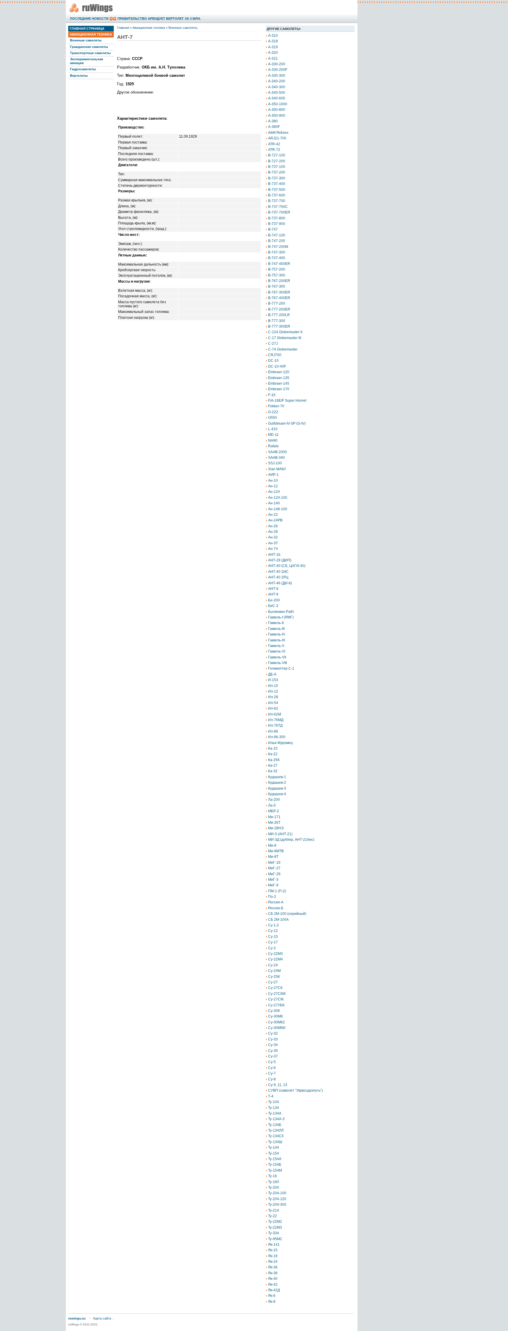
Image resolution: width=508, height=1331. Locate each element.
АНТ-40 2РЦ (278, 577)
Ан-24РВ (275, 520)
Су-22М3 (275, 954)
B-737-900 (276, 224)
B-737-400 (276, 184)
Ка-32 (273, 771)
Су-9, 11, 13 (277, 1085)
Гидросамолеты (83, 69)
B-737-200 (276, 172)
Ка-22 (273, 754)
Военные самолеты (85, 40)
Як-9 (271, 1302)
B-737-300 (276, 178)
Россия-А (275, 902)
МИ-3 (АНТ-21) (280, 834)
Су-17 (273, 942)
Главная (123, 27)
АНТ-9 (273, 594)
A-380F (274, 127)
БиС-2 (273, 606)
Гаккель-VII (277, 657)
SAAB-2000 (277, 452)
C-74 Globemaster (283, 349)
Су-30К (274, 1011)
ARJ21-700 (277, 138)
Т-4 (270, 1096)
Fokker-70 (276, 406)
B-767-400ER (279, 298)
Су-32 (273, 1033)
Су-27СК (275, 988)
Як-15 (273, 1250)
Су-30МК (275, 1016)
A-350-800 (276, 110)
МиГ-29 (274, 874)
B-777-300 (276, 321)
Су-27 (273, 982)
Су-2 (272, 948)
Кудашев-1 (277, 777)
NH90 (273, 440)
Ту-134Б (274, 1125)
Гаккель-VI (276, 651)
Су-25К (274, 977)
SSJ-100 (275, 463)
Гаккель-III (276, 629)
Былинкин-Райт (281, 612)
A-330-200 (276, 64)
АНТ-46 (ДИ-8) (280, 583)
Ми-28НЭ (276, 828)
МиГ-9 (273, 885)
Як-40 (273, 1279)
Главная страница (87, 28)
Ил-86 (273, 731)
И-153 (273, 680)
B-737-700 (276, 201)
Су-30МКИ (276, 1028)
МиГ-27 (274, 868)
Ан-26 (273, 526)
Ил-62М (274, 714)
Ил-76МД (275, 720)
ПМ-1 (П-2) (277, 891)
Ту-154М (275, 1170)
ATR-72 (274, 150)
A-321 (273, 58)
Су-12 (273, 931)
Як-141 (274, 1244)
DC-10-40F (277, 366)
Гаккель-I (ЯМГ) (281, 617)
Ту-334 (273, 1233)
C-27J (273, 343)
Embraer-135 (278, 378)
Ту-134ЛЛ (276, 1130)
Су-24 (273, 965)
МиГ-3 (273, 880)
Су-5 (272, 1062)
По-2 (272, 897)
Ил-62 (273, 708)
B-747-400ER (279, 264)
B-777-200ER (279, 309)
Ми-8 (272, 845)
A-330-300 (276, 76)
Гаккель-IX (276, 640)
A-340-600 (276, 98)
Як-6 (271, 1296)
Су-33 (273, 1039)
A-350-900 (276, 116)
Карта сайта (102, 1318)
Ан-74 (273, 549)
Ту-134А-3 (276, 1119)
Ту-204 (273, 1187)
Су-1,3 (273, 925)
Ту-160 (273, 1182)
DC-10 (273, 360)
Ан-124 (274, 492)
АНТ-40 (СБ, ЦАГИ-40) (286, 566)
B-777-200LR (279, 315)
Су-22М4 (275, 959)
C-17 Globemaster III (284, 338)
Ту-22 (272, 1216)
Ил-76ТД (275, 725)
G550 (272, 418)
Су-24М (274, 971)
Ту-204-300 (277, 1204)
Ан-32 (273, 537)
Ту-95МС (275, 1239)
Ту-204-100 (277, 1193)
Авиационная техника (91, 34)
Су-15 (273, 937)
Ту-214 (273, 1210)
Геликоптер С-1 (281, 668)
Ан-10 (273, 480)
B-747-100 (276, 235)
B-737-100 (276, 167)
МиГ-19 (274, 862)
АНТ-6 (273, 589)
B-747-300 (276, 252)
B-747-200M (278, 247)
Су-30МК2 (276, 1022)
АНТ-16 (274, 555)
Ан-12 (273, 486)
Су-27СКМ (276, 994)
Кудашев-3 (277, 788)
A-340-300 (276, 87)
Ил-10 (273, 686)
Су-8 (272, 1079)
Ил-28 (273, 697)
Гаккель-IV (276, 634)
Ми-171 (274, 817)
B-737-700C (278, 207)
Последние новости (89, 18)
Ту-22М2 (275, 1222)
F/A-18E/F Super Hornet (287, 400)
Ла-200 (274, 800)
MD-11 (273, 435)
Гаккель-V (276, 646)
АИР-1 (273, 475)
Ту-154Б (274, 1164)
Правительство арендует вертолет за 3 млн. (159, 18)
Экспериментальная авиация (86, 61)
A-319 (273, 47)
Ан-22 (273, 515)
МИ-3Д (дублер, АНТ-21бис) (291, 840)
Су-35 (273, 1051)
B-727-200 (276, 161)
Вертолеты (79, 75)
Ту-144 (273, 1147)
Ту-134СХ (276, 1136)
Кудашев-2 (277, 782)
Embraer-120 (278, 372)
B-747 (273, 229)
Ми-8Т (273, 857)
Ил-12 (273, 691)
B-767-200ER (279, 281)
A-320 (273, 53)
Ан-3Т (273, 543)
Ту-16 (272, 1176)
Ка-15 (273, 748)
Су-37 (273, 1056)
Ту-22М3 (275, 1227)
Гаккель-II (276, 623)
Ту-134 (273, 1108)
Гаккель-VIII (277, 663)
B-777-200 (276, 303)
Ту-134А (274, 1113)
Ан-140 (274, 503)
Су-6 (272, 1068)
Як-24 (273, 1262)
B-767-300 (276, 286)
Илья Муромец (280, 743)
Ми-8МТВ (276, 851)
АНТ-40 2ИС (278, 572)
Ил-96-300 (276, 737)
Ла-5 (272, 805)
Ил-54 (273, 703)
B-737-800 (276, 218)
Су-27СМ (275, 999)
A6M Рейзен (278, 133)
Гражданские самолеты (89, 47)
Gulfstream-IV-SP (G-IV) (287, 423)
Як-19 (273, 1256)
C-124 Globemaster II (285, 332)
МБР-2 (273, 811)
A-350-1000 (277, 104)
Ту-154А (274, 1159)
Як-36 (273, 1267)
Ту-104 (273, 1102)
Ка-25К (274, 760)
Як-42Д (274, 1290)
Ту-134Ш (275, 1142)
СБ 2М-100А (278, 920)
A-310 (273, 36)
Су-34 (273, 1045)
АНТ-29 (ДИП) (279, 560)
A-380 (273, 121)
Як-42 (273, 1284)
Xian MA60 (277, 469)
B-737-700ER (279, 212)
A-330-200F (277, 70)
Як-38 (273, 1273)
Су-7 (272, 1073)
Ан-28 (273, 532)
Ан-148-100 (277, 509)
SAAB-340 (276, 458)
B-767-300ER (279, 292)
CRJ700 (274, 355)
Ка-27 (273, 765)
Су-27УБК (276, 1005)
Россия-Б (275, 908)
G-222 (273, 412)
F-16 (271, 395)
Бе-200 (274, 600)
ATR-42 (274, 144)
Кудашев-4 (277, 794)
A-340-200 (276, 81)
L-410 (273, 429)
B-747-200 (276, 241)
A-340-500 (276, 93)
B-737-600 (276, 195)
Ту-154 (273, 1153)
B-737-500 (276, 190)
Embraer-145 (278, 383)
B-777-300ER (279, 326)
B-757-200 (276, 269)
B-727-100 (276, 155)
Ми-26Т (274, 822)
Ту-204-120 (277, 1199)
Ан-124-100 (277, 498)
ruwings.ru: (77, 1318)
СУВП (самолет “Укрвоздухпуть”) (295, 1090)
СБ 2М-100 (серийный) (287, 914)
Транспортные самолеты (90, 53)
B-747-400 (276, 258)
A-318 (273, 41)
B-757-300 (276, 275)
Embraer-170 (278, 389)
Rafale (273, 446)
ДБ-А (272, 674)
